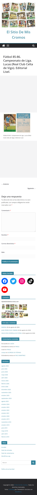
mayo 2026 (4, 375)
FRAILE (17, 346)
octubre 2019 (5, 419)
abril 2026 (4, 378)
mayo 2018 (4, 431)
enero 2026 (4, 386)
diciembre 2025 (6, 389)
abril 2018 (4, 434)
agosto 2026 (5, 366)
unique (3, 352)
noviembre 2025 (6, 392)
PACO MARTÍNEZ (20, 355)
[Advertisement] (18, 94)
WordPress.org (5, 456)
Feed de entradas (6, 450)
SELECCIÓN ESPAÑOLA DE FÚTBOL (11, 333)
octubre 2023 (5, 407)
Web (2, 252)
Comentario (6, 210)
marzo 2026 (4, 381)
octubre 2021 (5, 413)
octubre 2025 (5, 395)
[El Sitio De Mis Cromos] (3, 45)
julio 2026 (4, 369)
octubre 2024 (5, 404)
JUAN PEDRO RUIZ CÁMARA (9, 330)
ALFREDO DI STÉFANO (14, 352)
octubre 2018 (5, 425)
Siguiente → (31, 188)
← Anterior (5, 184)
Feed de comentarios (7, 453)
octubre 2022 (5, 410)
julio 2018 (4, 428)
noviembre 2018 (6, 422)
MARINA (3, 327)
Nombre (4, 235)
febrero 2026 (5, 383)
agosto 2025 (5, 401)
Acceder (3, 447)
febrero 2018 (5, 437)
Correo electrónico (8, 244)
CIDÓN (12, 343)
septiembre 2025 (6, 398)
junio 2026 (4, 372)
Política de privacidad (7, 469)
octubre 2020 (5, 416)
